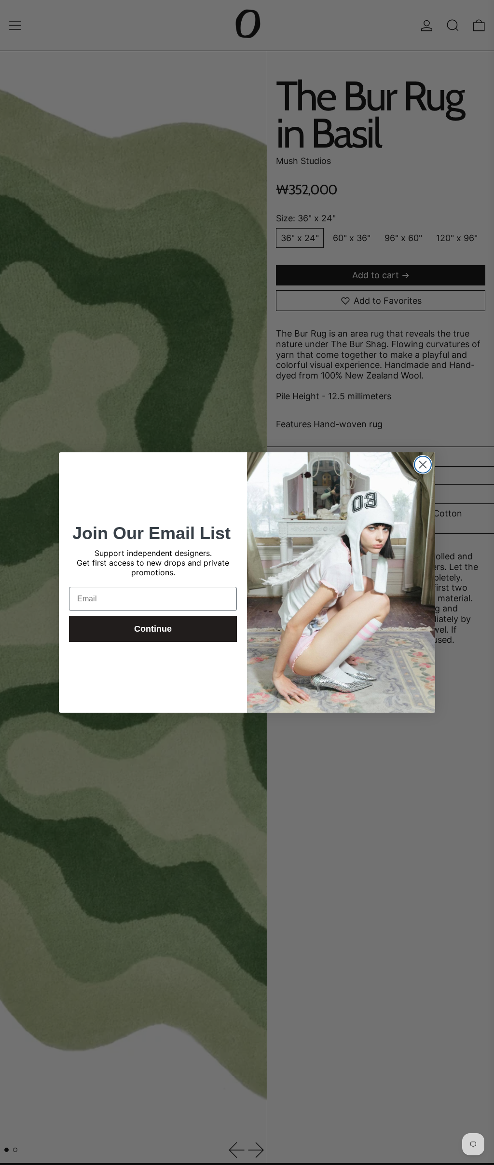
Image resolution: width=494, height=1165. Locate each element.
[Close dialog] (422, 464)
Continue (153, 629)
